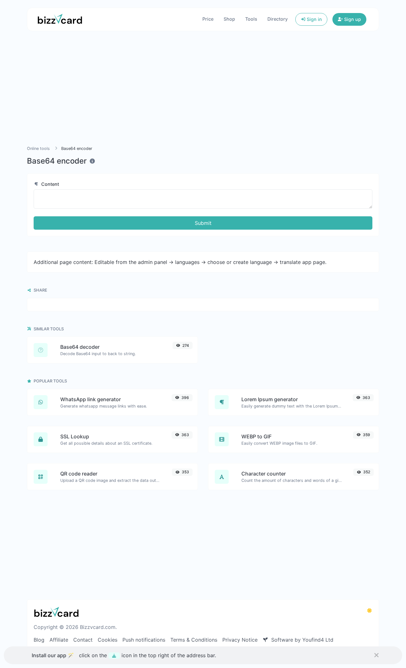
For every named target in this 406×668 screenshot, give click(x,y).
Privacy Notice (240, 640)
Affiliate (58, 640)
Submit (203, 223)
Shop (229, 19)
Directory (277, 19)
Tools (251, 19)
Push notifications (143, 640)
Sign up (352, 19)
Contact (83, 640)
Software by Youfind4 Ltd (301, 640)
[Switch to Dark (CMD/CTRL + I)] (369, 610)
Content (49, 184)
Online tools (38, 148)
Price (207, 19)
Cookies (107, 640)
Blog (39, 640)
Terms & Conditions (193, 640)
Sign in (313, 19)
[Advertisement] (203, 95)
